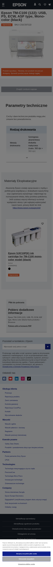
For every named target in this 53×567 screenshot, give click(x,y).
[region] (26, 553)
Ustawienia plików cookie (26, 564)
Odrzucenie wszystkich (26, 559)
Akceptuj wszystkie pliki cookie (26, 553)
